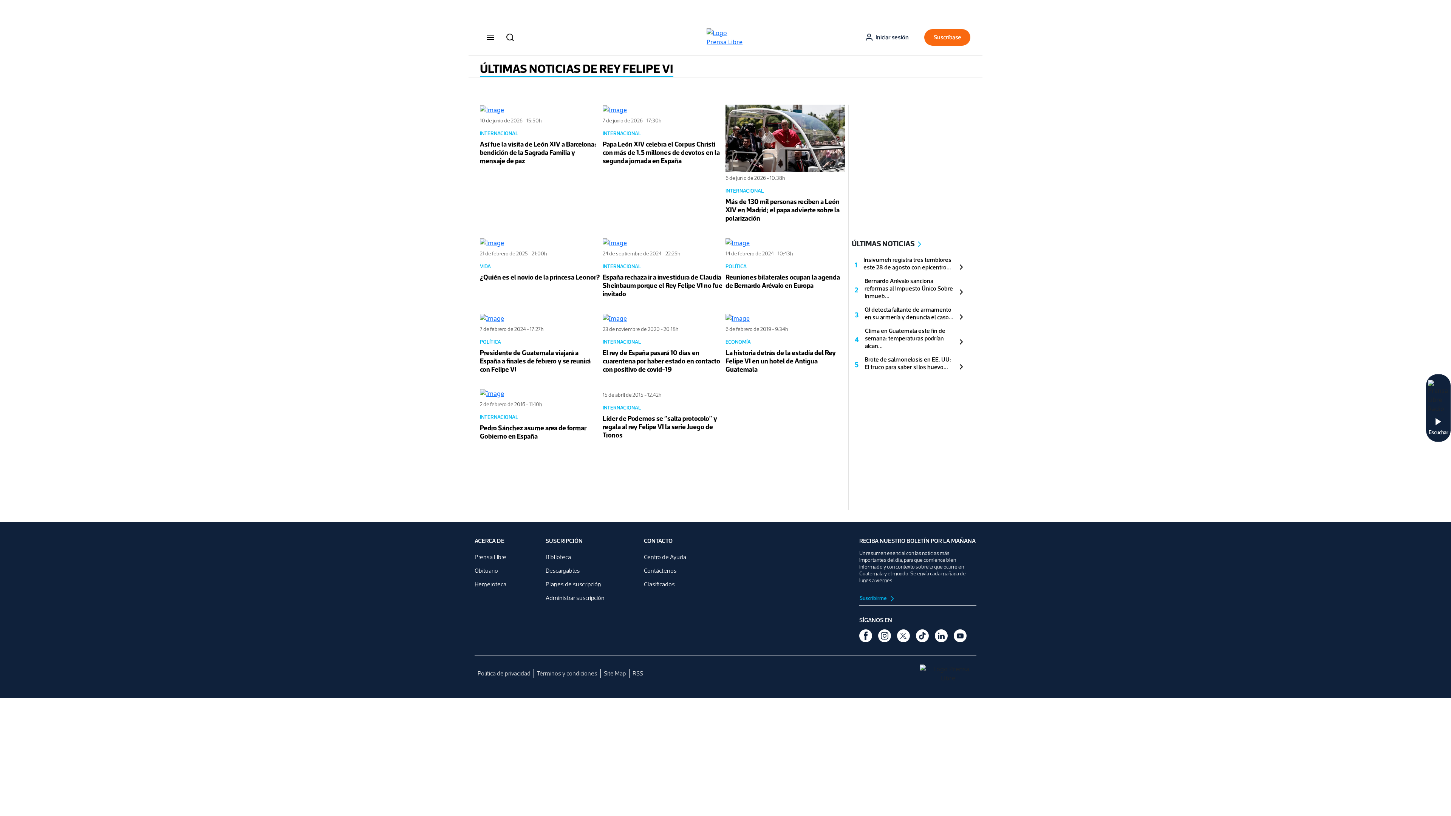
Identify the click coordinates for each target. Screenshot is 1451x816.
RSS (638, 673)
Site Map (615, 673)
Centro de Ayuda (665, 557)
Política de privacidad (504, 673)
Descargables (563, 570)
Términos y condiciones (567, 673)
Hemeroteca (490, 584)
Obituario (486, 570)
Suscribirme (874, 598)
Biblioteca (558, 557)
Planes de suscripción (573, 584)
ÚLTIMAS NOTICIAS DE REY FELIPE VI (576, 69)
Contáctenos (660, 570)
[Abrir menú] (490, 37)
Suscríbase (947, 37)
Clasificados (659, 584)
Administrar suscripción (575, 597)
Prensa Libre (490, 557)
